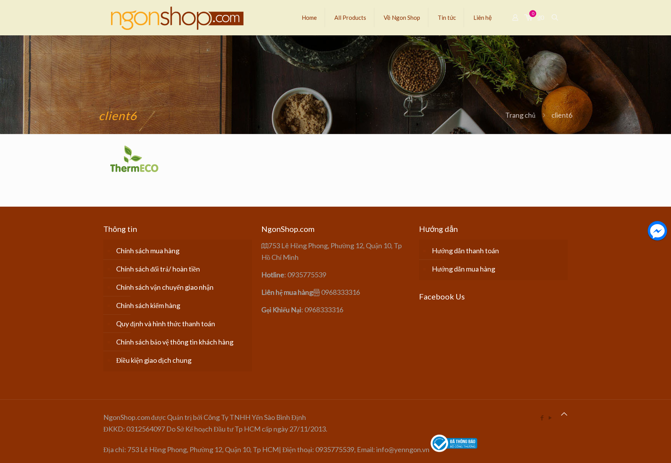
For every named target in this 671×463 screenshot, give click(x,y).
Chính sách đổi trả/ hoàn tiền (158, 269)
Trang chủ (520, 115)
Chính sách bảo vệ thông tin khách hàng (174, 342)
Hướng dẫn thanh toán (465, 250)
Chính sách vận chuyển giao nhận (165, 287)
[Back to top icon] (564, 413)
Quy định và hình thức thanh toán (165, 323)
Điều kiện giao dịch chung (153, 360)
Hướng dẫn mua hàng (463, 269)
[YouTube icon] (550, 417)
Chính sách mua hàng (147, 250)
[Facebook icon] (542, 417)
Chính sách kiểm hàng (148, 305)
